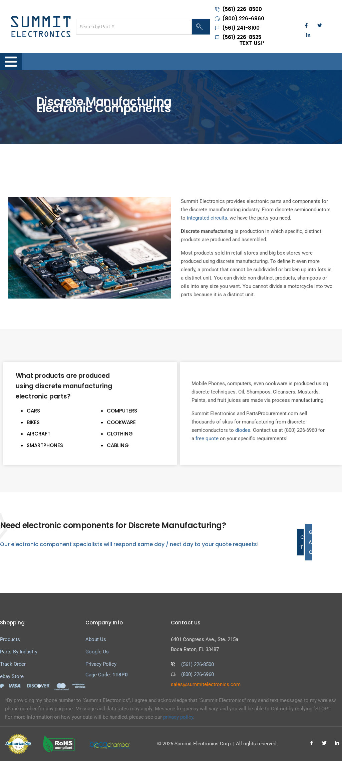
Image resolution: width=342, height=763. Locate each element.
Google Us (97, 652)
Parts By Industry (18, 652)
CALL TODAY (302, 542)
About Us (95, 639)
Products (10, 639)
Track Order (13, 664)
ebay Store (12, 676)
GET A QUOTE (310, 542)
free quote (207, 438)
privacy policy (178, 717)
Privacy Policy (100, 664)
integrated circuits (207, 218)
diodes (242, 430)
